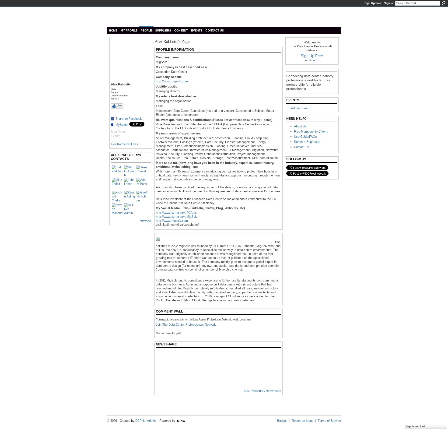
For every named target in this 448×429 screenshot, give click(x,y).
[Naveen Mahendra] (117, 208)
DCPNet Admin (145, 420)
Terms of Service (329, 420)
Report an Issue (302, 420)
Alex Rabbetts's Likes (124, 144)
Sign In (388, 3)
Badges (282, 420)
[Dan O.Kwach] (129, 171)
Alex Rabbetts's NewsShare (262, 391)
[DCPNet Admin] (129, 208)
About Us (300, 126)
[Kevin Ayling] (129, 196)
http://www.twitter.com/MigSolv (176, 216)
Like (119, 105)
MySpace (122, 125)
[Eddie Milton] (117, 171)
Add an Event (300, 108)
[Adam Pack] (142, 183)
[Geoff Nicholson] (142, 196)
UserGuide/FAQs (305, 136)
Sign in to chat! (415, 426)
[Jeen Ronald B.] (142, 171)
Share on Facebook (129, 118)
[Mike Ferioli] (117, 183)
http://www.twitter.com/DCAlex (176, 212)
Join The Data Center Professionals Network (186, 324)
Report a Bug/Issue (307, 142)
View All (145, 221)
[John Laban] (129, 183)
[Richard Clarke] (117, 196)
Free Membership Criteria (311, 131)
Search (443, 3)
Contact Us (301, 147)
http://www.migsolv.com (172, 81)
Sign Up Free (373, 3)
